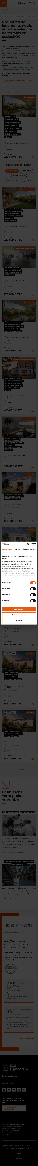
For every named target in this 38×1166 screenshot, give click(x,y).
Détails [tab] (17, 549)
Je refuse (19, 620)
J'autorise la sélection (19, 615)
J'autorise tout (19, 609)
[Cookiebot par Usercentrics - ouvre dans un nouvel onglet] (27, 544)
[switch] (33, 588)
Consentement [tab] (7, 549)
